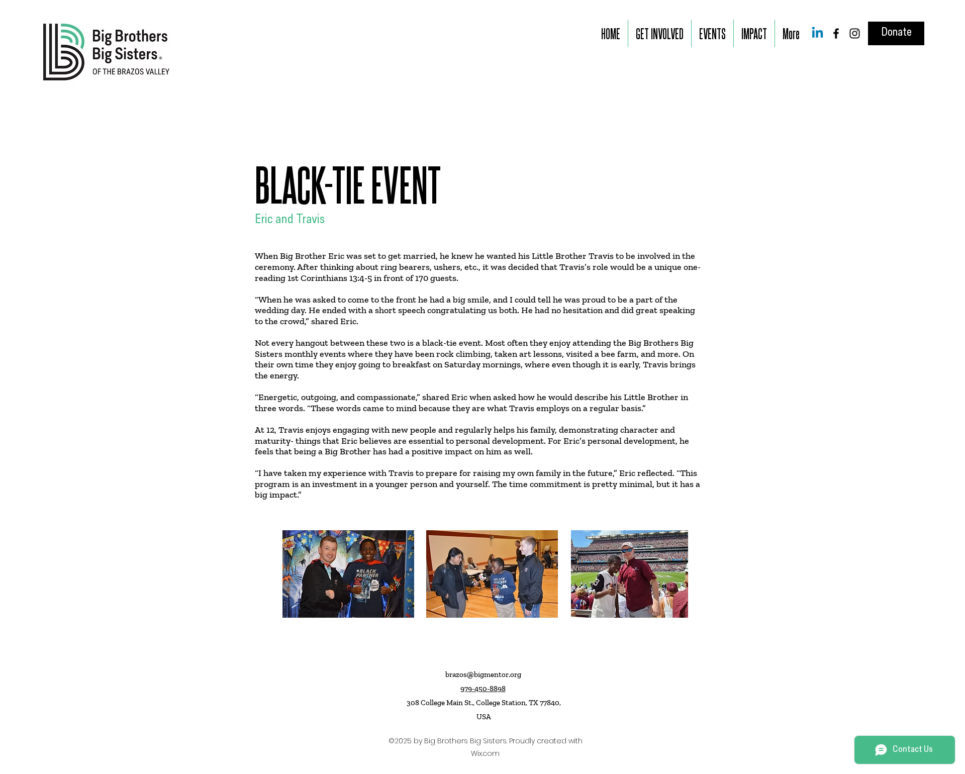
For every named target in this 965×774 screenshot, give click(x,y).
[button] (659, 33)
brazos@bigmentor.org (483, 674)
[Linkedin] (817, 33)
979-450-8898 (483, 688)
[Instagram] (854, 33)
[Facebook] (836, 33)
